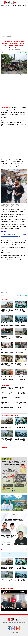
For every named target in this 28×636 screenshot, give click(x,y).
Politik (18, 47)
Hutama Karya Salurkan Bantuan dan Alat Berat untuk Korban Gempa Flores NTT (7, 310)
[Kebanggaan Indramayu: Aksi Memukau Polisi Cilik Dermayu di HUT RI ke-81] (7, 331)
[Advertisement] (14, 21)
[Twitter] (12, 628)
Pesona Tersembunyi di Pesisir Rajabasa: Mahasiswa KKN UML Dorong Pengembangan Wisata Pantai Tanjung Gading (7, 364)
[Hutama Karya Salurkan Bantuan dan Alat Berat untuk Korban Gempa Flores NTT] (7, 304)
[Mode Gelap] (23, 2)
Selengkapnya (22, 549)
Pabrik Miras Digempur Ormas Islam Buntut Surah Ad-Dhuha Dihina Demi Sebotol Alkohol (21, 324)
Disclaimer (22, 622)
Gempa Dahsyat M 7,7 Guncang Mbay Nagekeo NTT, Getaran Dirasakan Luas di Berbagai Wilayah (6, 378)
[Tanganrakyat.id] (9, 2)
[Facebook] (9, 628)
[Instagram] (14, 628)
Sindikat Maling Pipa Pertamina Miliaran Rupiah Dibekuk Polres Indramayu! (20, 310)
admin (9, 47)
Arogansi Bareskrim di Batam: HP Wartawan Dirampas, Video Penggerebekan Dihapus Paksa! (20, 351)
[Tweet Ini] (21, 52)
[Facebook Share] (18, 52)
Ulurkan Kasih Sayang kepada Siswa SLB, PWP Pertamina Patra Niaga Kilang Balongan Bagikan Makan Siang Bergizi (21, 378)
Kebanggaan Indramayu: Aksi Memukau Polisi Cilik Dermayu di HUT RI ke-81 (6, 337)
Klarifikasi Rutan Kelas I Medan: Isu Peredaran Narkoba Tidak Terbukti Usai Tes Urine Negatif (7, 324)
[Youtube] (17, 628)
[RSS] (19, 628)
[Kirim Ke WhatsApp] (26, 52)
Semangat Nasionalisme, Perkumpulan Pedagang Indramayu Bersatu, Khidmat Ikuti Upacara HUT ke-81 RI (20, 337)
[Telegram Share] (23, 52)
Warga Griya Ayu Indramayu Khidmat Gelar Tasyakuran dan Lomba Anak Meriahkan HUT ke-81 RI (7, 351)
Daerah (14, 47)
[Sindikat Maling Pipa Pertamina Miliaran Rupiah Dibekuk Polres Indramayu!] (21, 304)
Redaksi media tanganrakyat (10, 622)
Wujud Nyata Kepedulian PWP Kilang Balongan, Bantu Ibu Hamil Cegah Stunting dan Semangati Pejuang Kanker (21, 364)
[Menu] (2, 2)
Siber (14, 624)
